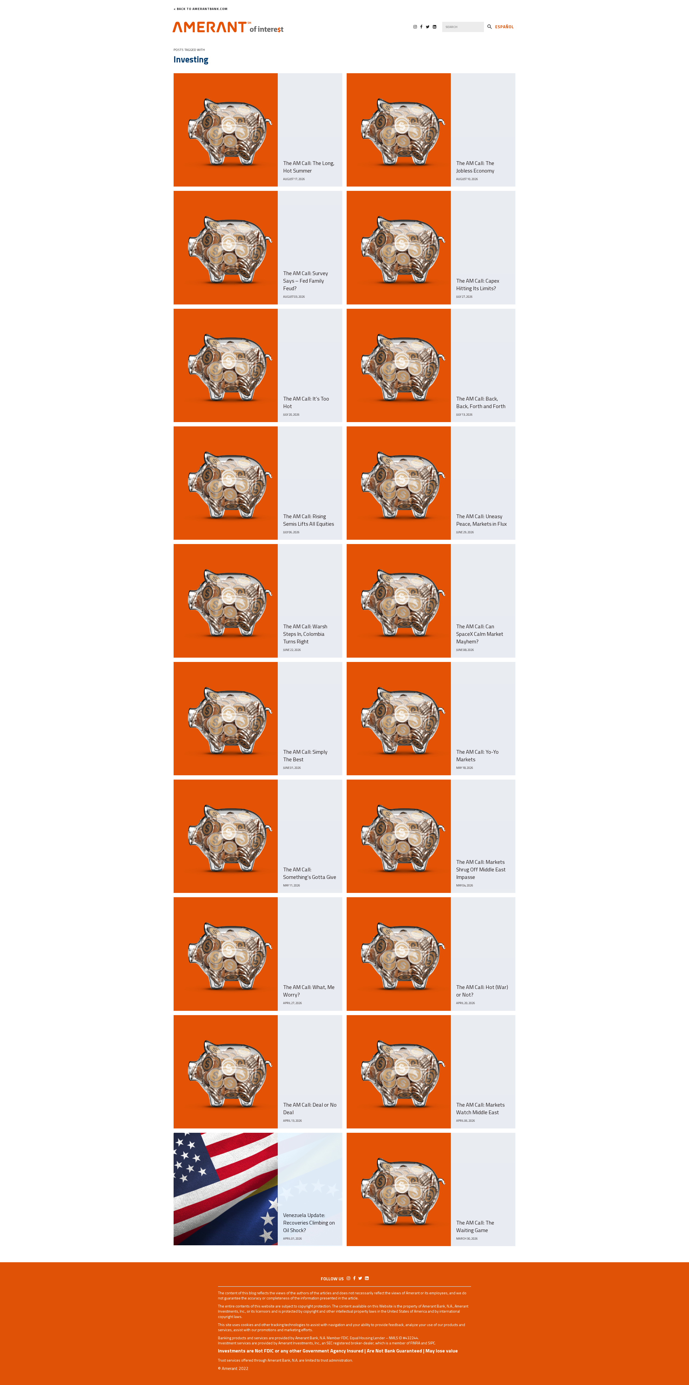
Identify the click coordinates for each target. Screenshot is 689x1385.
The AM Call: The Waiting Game (475, 1226)
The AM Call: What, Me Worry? (309, 990)
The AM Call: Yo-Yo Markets (477, 755)
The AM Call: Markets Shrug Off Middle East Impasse (481, 869)
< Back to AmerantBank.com (201, 9)
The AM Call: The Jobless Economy (475, 166)
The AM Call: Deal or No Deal (310, 1108)
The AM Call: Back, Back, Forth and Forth (480, 402)
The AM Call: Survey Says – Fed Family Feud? (305, 280)
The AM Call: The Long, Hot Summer (308, 166)
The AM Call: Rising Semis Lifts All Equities (308, 520)
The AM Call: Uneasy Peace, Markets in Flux (481, 520)
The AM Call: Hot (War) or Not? (482, 990)
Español (504, 27)
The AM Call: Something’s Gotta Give (309, 873)
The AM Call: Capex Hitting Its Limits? (477, 284)
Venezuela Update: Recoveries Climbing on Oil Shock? (309, 1222)
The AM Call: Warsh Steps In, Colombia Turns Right (305, 634)
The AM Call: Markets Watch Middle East (480, 1108)
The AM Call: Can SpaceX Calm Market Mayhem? (479, 634)
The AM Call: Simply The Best (305, 755)
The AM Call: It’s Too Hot (306, 402)
